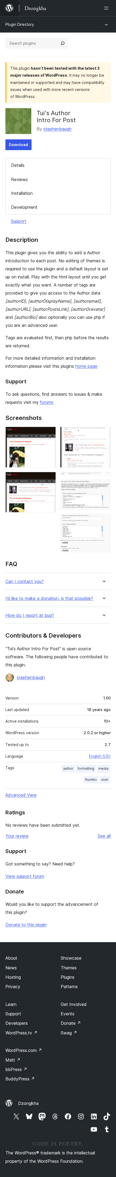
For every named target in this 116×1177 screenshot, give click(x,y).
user (104, 779)
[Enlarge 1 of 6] (48, 434)
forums (46, 402)
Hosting (13, 977)
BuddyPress (20, 1078)
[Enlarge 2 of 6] (48, 479)
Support (18, 221)
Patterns (69, 986)
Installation (22, 193)
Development (24, 207)
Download (18, 144)
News (11, 967)
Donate (71, 1023)
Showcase (71, 958)
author (68, 768)
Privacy (12, 986)
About (11, 958)
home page (86, 366)
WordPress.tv (21, 1032)
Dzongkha (28, 1103)
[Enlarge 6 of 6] (103, 521)
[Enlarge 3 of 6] (103, 434)
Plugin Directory (19, 24)
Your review (17, 836)
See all (104, 836)
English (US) (100, 756)
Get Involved (74, 1004)
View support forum (24, 876)
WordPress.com (23, 1050)
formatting (86, 768)
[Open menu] (107, 8)
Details (18, 165)
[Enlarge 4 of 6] (103, 479)
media (103, 768)
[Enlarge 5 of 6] (103, 486)
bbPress (16, 1069)
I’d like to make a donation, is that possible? (49, 598)
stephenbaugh (57, 129)
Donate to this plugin (26, 924)
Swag (69, 1032)
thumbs (91, 779)
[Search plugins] (62, 43)
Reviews (19, 179)
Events (67, 1013)
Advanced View (21, 795)
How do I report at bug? (29, 615)
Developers (16, 1023)
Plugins (67, 977)
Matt (13, 1060)
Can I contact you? (24, 581)
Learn (10, 1004)
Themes (69, 967)
